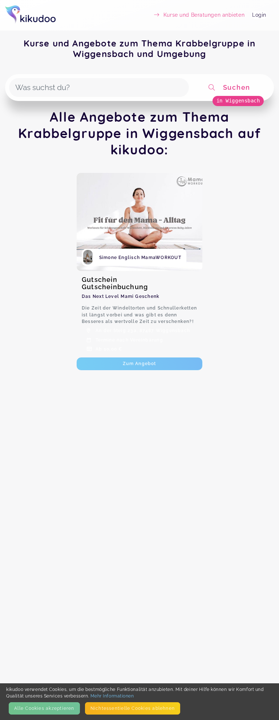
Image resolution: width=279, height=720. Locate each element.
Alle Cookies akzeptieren (44, 708)
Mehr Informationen (112, 696)
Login (259, 15)
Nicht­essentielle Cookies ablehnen (132, 708)
